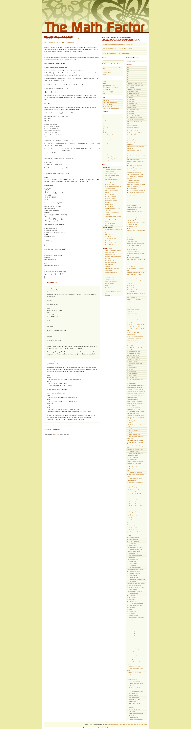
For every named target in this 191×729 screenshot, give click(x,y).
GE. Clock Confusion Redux (134, 263)
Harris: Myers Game (132, 226)
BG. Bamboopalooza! (132, 651)
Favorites (105, 125)
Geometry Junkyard (110, 188)
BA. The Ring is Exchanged (134, 661)
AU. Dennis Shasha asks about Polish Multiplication (135, 678)
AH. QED (129, 705)
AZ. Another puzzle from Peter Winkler (134, 663)
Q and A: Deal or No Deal (133, 531)
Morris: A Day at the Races (133, 130)
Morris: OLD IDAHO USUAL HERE (135, 272)
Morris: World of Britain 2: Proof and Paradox (136, 294)
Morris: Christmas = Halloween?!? (135, 401)
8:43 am (58, 291)
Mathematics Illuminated (111, 200)
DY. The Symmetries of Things (134, 478)
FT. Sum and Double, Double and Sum (135, 319)
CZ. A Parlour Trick (131, 543)
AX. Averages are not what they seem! (135, 669)
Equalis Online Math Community (113, 186)
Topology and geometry (111, 157)
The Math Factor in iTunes (111, 87)
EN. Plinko (129, 432)
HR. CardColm (130, 87)
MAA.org (107, 192)
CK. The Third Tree (132, 581)
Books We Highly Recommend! (111, 108)
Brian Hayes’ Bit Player (110, 173)
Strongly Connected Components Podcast (113, 220)
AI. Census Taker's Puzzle (133, 703)
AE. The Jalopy (131, 711)
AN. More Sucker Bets (132, 693)
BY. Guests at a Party (132, 615)
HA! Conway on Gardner (133, 159)
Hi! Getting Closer (131, 107)
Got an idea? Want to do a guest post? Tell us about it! (117, 48)
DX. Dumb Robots (131, 480)
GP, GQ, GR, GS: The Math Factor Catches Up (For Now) (135, 193)
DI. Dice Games (131, 517)
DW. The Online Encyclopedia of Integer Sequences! (135, 483)
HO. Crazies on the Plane (133, 95)
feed (107, 89)
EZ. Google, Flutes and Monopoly (135, 385)
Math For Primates (109, 194)
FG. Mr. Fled (130, 369)
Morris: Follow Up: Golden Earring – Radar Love (136, 147)
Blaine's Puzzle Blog (110, 254)
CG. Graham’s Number (52, 42)
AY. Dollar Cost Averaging (133, 666)
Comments (108, 91)
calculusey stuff (109, 134)
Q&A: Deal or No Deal (132, 522)
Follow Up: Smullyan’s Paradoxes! (135, 489)
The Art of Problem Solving (111, 244)
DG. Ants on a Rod (131, 526)
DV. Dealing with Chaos (133, 486)
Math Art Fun (108, 240)
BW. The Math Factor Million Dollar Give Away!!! (135, 618)
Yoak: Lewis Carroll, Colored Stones (136, 278)
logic (106, 144)
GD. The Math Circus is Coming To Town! (135, 269)
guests (106, 141)
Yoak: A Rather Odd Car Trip (134, 338)
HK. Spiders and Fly (132, 103)
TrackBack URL (68, 425)
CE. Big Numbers (131, 599)
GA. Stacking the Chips (133, 289)
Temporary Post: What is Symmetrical (136, 280)
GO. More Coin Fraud (132, 200)
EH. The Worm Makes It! (133, 451)
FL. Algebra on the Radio (133, 353)
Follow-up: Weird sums (132, 559)
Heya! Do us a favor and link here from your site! (116, 53)
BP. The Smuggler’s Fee (133, 633)
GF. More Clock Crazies (133, 257)
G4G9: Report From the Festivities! (135, 174)
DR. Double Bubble (132, 496)
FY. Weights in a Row (132, 303)
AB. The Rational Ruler (132, 717)
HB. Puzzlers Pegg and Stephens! (135, 132)
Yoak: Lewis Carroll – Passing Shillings (134, 275)
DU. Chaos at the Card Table (134, 487)
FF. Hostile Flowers (131, 371)
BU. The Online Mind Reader (134, 623)
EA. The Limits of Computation (134, 472)
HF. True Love (130, 113)
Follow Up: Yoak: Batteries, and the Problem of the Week (136, 223)
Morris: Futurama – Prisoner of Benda (134, 151)
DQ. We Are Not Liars (132, 498)
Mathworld (107, 202)
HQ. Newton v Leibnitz (132, 91)
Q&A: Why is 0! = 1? (132, 601)
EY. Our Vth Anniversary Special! (135, 389)
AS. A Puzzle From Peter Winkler (135, 683)
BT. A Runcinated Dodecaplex (134, 625)
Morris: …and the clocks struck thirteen (134, 300)
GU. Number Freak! (132, 188)
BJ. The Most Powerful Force (134, 645)
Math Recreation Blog (110, 196)
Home (104, 81)
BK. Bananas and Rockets (133, 643)
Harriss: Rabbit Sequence (133, 345)
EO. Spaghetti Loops (132, 430)
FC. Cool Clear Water (132, 377)
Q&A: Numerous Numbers (133, 571)
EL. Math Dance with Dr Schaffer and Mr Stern (135, 437)
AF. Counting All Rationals (133, 709)
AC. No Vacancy (131, 715)
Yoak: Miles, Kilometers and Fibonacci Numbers (134, 208)
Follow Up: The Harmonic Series (135, 449)
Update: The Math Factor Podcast (135, 169)
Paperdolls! (130, 428)
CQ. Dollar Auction (131, 565)
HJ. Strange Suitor (131, 105)
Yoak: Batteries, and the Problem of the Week (136, 236)
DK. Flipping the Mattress (133, 512)
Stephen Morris (107, 72)
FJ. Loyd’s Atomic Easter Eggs (134, 363)
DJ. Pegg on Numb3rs (132, 514)
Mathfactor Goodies (108, 104)
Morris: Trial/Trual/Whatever (134, 215)
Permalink (80, 39)
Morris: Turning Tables (132, 340)
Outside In (107, 214)
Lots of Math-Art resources (111, 190)
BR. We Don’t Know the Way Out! (135, 629)
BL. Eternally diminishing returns (135, 641)
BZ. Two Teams (131, 613)
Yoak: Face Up (130, 311)
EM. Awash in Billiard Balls (133, 434)
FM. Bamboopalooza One (133, 351)
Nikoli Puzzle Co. (109, 264)
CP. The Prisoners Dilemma (134, 567)
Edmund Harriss (107, 70)
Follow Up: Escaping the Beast (134, 547)
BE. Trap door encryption (133, 655)
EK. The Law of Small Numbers (135, 440)
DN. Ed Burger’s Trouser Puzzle (135, 503)
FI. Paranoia (130, 365)
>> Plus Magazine (109, 171)
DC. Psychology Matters (133, 537)
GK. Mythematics (131, 234)
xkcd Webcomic (109, 295)
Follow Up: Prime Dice (132, 515)
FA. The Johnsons (131, 383)
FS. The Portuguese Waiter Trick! (135, 324)
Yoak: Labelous (131, 322)
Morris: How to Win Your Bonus (134, 387)
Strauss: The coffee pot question (135, 119)
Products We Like (107, 106)
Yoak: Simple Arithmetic (133, 251)
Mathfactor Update (131, 139)
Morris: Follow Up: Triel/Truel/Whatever (132, 204)
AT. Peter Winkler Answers (133, 681)
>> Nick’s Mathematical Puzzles (113, 250)
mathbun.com (109, 94)
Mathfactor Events (109, 151)
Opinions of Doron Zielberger (112, 212)
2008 (128, 75)
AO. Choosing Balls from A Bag (135, 691)
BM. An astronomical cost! (133, 639)
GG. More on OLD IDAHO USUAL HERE (135, 254)
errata (106, 136)
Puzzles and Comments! (133, 182)
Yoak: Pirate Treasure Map (133, 198)
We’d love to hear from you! (110, 102)
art (103, 115)
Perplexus (107, 266)
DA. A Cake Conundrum (133, 541)
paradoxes (107, 155)
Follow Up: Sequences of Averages (136, 391)
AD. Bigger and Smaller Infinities (135, 713)
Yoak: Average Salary (132, 241)
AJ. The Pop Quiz (131, 701)
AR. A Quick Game (131, 685)
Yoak (106, 122)
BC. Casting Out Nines (132, 659)
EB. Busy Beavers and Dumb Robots (134, 469)
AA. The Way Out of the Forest (135, 719)
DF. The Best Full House (133, 528)
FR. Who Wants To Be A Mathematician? (133, 333)
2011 (128, 69)
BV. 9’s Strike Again (132, 621)
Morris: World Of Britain (132, 313)
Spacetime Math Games (111, 272)
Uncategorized (106, 160)
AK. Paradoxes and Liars (133, 699)
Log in (104, 83)
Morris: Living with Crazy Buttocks (135, 243)
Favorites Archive (131, 61)
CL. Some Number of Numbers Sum (136, 579)
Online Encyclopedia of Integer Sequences (112, 209)
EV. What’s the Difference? (133, 407)
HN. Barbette (130, 97)
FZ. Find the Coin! (131, 291)
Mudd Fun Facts (109, 206)
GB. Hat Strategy (131, 287)
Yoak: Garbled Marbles (132, 125)
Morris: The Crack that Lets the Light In (136, 156)
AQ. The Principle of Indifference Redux (135, 688)
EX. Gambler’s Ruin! (132, 397)
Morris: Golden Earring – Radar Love (136, 154)
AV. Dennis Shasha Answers (134, 676)
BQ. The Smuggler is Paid (133, 631)
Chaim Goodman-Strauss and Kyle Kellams (112, 67)
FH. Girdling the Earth (132, 367)
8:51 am (58, 363)
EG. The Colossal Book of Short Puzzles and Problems (135, 454)
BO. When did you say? (133, 635)
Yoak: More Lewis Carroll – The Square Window (135, 265)
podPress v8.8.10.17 (102, 728)
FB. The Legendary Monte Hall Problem (134, 380)
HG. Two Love (130, 111)
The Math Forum (109, 225)
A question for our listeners (133, 359)
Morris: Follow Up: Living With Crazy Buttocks (136, 231)
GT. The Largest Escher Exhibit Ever (136, 190)
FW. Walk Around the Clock (133, 305)
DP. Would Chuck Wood (133, 500)
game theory (108, 139)
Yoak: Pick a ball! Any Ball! (133, 326)
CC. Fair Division (131, 607)
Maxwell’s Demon (109, 204)
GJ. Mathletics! (130, 239)
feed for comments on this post (53, 425)
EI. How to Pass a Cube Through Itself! (135, 446)
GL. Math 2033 (131, 228)
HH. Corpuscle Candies (133, 109)
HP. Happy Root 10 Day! (133, 93)
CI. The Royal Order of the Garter (135, 587)
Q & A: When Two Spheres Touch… (136, 395)
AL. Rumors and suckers (133, 697)
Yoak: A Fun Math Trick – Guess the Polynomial (136, 342)
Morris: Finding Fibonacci (133, 141)
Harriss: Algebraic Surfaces (133, 357)
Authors (105, 116)
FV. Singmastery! (131, 307)
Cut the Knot (108, 177)
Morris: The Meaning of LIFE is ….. (135, 186)
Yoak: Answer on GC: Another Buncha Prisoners (134, 282)
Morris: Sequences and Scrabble (135, 403)
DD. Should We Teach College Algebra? (134, 534)
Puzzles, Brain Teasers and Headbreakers (112, 269)
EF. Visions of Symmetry (133, 457)
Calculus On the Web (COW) (112, 175)
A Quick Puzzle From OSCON (134, 83)
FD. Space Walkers (132, 375)
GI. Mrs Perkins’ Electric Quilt (134, 245)
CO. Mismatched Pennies (133, 573)
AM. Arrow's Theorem (132, 695)
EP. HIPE (129, 422)
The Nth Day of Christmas (133, 134)
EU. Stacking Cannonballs (133, 409)
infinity (106, 143)
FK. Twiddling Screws (132, 361)
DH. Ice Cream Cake (132, 519)
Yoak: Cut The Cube (132, 297)
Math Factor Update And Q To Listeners (134, 122)
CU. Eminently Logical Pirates (134, 555)
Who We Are (106, 100)
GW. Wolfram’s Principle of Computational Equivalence (134, 171)
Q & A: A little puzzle (132, 524)
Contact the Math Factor (109, 85)
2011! (128, 137)
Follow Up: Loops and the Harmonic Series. (136, 425)
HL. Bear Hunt (130, 101)
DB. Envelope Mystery (132, 539)
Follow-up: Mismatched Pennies (135, 569)
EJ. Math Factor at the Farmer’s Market (135, 443)
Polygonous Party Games (133, 180)
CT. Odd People (131, 557)
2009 (128, 73)
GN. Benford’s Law (131, 202)
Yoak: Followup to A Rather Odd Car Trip (136, 329)
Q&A (104, 130)
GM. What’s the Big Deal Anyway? (135, 217)
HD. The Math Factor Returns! (134, 117)
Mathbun (107, 285)
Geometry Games (109, 279)
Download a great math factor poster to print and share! (118, 44)
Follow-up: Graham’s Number (58, 37)
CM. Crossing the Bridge (133, 577)
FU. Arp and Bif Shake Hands (134, 317)
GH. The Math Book (132, 249)
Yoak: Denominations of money (135, 85)
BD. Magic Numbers (132, 657)
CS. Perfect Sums (131, 561)
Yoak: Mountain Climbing (133, 355)
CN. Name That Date (132, 575)
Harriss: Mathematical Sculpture (135, 336)
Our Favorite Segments (132, 57)
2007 (128, 77)
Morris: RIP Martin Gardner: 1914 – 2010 (136, 162)
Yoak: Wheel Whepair (132, 196)
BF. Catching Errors (132, 653)
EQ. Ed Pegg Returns (132, 420)
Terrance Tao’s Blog (110, 223)
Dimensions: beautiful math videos (111, 180)
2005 (128, 81)
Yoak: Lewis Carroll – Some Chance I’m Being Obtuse (136, 260)
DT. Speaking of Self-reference (134, 491)
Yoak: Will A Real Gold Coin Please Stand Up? (135, 348)
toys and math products (111, 158)
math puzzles (108, 146)
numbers (66, 39)
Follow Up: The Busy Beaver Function (134, 464)
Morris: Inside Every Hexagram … (135, 393)
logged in (55, 434)
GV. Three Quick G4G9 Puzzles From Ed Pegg (135, 177)
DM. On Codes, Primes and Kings (135, 505)
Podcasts (105, 129)
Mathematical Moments (110, 198)
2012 (128, 67)
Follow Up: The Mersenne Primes (135, 415)
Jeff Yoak (105, 74)
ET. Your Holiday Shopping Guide (135, 411)
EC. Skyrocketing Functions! (134, 466)
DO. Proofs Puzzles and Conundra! (136, 501)
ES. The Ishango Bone (133, 413)
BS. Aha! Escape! (131, 627)
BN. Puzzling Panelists (132, 637)
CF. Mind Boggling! (131, 597)
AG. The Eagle (130, 707)
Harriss (106, 118)
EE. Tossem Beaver (132, 459)
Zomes (106, 246)
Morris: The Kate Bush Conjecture (135, 315)
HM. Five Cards (131, 99)
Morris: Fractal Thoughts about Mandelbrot (134, 143)
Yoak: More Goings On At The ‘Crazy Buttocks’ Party (136, 219)
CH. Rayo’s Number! (66, 42)
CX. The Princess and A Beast (134, 549)
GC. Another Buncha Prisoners (134, 285)
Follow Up (60, 39)
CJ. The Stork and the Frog (134, 585)
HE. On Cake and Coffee (133, 115)
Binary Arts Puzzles (109, 236)
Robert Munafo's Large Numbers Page (113, 217)
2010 (128, 71)
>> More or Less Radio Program (113, 169)
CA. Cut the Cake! (131, 611)
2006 (128, 79)
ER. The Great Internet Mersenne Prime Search (135, 418)
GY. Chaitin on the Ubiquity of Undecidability (134, 166)
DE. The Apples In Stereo (133, 529)
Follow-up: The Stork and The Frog (136, 583)
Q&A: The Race (131, 595)
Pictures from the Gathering (134, 89)
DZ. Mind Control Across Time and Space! (135, 475)
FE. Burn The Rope (132, 373)
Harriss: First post (131, 405)
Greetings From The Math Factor (135, 510)
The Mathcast (73, 39)
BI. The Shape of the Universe (134, 647)
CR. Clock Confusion (132, 563)
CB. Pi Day (129, 609)
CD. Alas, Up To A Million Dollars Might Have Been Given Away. (135, 604)
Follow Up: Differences (132, 399)
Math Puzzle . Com (109, 260)
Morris (106, 120)
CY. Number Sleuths (132, 545)
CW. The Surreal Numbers (133, 551)
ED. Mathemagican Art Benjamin (135, 461)
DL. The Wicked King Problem (134, 508)
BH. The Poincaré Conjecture (134, 649)
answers (55, 39)
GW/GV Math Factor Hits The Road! (136, 184)
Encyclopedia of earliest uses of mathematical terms (113, 183)
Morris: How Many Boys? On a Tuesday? (134, 212)
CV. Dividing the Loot (132, 553)
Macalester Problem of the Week (113, 256)
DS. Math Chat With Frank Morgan (135, 493)
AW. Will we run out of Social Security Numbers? (134, 673)
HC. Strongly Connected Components (133, 128)
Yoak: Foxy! (130, 247)
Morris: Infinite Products (133, 309)
